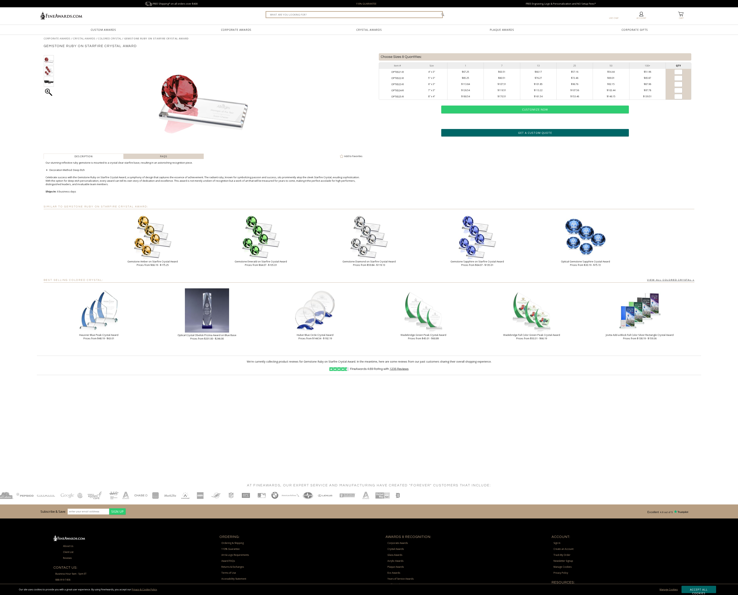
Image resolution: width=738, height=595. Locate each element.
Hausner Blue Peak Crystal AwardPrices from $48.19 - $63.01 (98, 336)
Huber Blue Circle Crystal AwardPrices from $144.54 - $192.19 (315, 336)
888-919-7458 (62, 579)
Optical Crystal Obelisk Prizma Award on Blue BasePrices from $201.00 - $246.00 (207, 336)
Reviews (399, 368)
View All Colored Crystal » (671, 280)
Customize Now (535, 109)
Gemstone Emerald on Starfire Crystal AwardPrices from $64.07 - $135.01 (261, 263)
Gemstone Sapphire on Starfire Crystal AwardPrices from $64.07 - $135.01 (477, 263)
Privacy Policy (561, 572)
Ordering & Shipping (232, 543)
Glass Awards (394, 555)
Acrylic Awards (395, 561)
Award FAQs (228, 561)
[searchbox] (354, 14)
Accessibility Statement (233, 578)
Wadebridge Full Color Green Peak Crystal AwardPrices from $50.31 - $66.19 (531, 336)
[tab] (84, 156)
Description (84, 156)
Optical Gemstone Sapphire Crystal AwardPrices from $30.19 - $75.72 (585, 263)
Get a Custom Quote (535, 133)
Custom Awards (103, 30)
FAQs (163, 156)
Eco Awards (393, 572)
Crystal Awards (369, 30)
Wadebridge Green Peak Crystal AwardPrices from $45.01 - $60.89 (423, 336)
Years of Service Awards (400, 578)
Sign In (557, 543)
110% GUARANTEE (366, 3)
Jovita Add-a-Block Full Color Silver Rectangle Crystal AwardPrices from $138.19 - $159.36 (640, 336)
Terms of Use (228, 572)
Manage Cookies (669, 589)
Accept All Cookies (699, 590)
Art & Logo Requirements (235, 555)
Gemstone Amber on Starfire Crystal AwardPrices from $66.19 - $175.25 (152, 263)
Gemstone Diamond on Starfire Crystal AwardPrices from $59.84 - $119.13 (369, 263)
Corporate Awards (236, 30)
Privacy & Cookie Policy (144, 589)
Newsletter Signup (563, 561)
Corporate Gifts (635, 30)
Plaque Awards (502, 30)
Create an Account (563, 549)
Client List (68, 552)
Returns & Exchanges (232, 566)
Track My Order (562, 555)
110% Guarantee (230, 549)
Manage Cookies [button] (563, 566)
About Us (68, 546)
